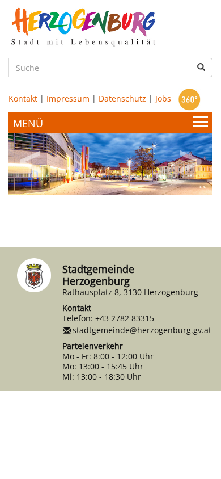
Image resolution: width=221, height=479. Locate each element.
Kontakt (22, 98)
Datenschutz (122, 98)
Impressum (68, 98)
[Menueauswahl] (110, 122)
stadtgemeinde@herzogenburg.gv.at (142, 330)
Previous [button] (31, 157)
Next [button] (189, 157)
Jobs (163, 98)
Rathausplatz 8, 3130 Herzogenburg (130, 292)
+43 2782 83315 (124, 318)
